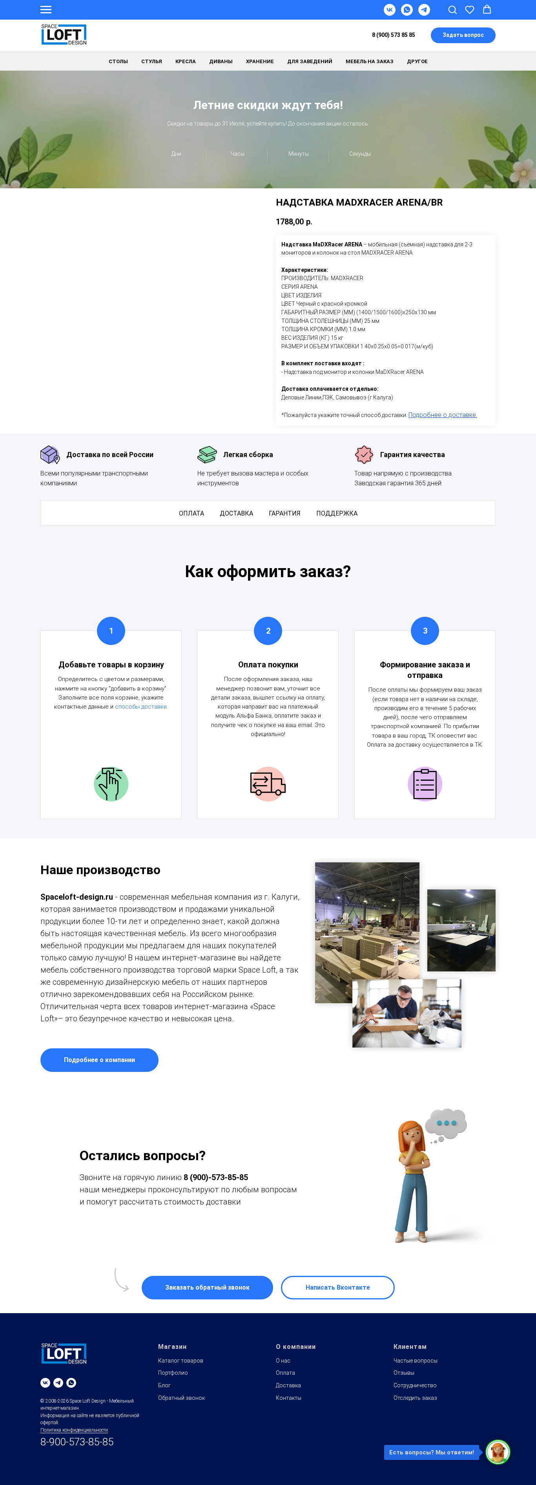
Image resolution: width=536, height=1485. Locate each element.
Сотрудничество (415, 1385)
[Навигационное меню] (45, 10)
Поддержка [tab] (336, 513)
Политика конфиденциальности (74, 1430)
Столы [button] (118, 61)
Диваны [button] (221, 61)
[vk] (45, 1383)
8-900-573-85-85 (76, 1442)
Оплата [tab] (191, 513)
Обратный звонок (181, 1398)
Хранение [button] (260, 61)
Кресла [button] (185, 61)
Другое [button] (417, 61)
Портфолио (173, 1373)
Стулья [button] (151, 61)
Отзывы (404, 1373)
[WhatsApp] (407, 13)
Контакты (294, 35)
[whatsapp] (71, 1383)
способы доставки (141, 706)
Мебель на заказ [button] (370, 61)
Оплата (219, 35)
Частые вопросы (416, 1360)
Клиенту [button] (254, 35)
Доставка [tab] (236, 513)
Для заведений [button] (309, 61)
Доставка (180, 35)
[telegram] (58, 1383)
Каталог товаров (180, 1360)
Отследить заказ (415, 1398)
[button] (452, 9)
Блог (164, 1385)
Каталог (140, 35)
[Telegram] (424, 13)
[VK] (390, 13)
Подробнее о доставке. (442, 415)
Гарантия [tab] (285, 513)
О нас (283, 1360)
